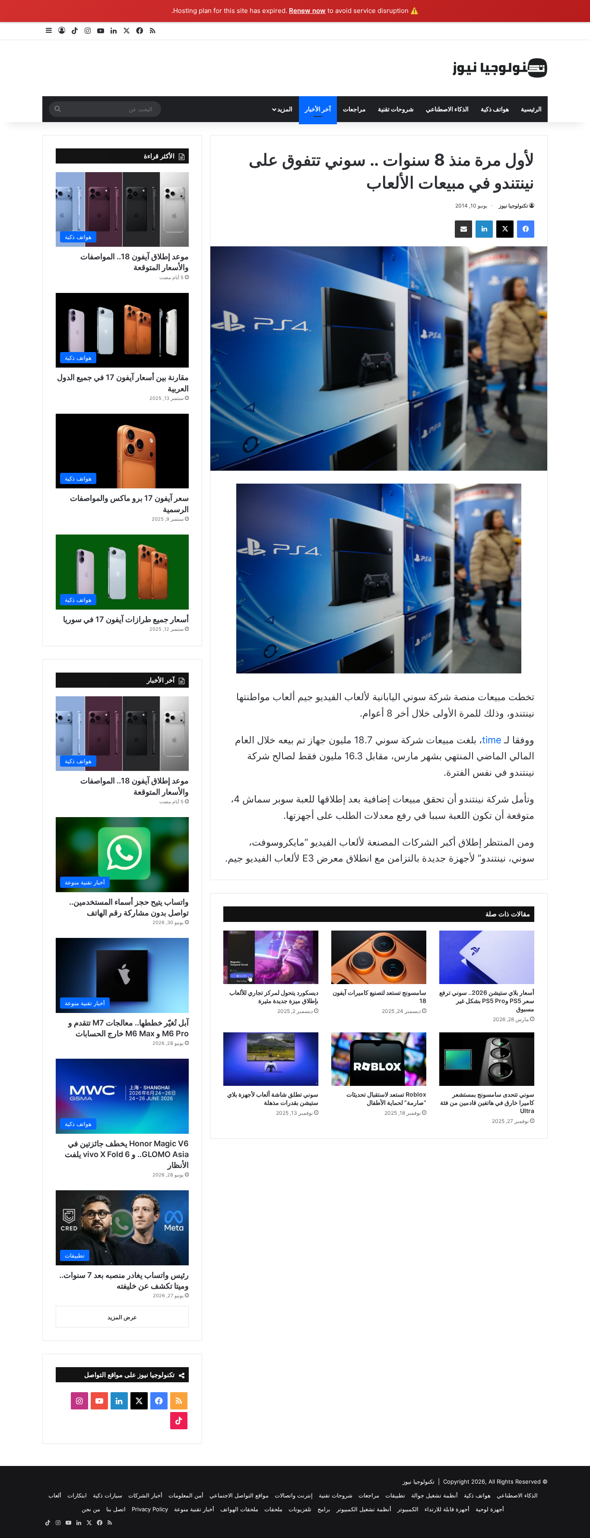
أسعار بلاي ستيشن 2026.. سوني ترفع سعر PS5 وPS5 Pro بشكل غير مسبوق (486, 1001)
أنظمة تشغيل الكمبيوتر (363, 1509)
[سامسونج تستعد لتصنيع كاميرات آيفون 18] (378, 957)
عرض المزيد (122, 1317)
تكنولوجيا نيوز (513, 205)
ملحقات (273, 1509)
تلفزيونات (300, 1509)
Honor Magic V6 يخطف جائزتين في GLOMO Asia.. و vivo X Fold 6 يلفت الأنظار (127, 1154)
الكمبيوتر (408, 1509)
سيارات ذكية (107, 1495)
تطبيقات (395, 1495)
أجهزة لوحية (490, 1509)
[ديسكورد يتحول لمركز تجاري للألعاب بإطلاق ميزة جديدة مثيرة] (270, 957)
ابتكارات (77, 1495)
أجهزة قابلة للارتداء (447, 1509)
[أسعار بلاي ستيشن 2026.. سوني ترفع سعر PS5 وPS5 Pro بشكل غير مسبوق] (486, 957)
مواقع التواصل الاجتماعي (239, 1495)
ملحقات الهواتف (239, 1509)
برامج (323, 1509)
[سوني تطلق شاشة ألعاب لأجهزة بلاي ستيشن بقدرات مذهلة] (270, 1059)
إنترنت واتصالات (294, 1495)
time (491, 739)
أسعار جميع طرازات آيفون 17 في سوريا (126, 619)
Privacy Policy (150, 1509)
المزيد (284, 109)
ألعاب (54, 1495)
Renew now (307, 10)
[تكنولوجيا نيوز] (500, 68)
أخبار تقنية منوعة (194, 1509)
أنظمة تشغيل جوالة (434, 1495)
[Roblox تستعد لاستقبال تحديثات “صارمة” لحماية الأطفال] (378, 1059)
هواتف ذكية (495, 109)
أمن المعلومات (185, 1495)
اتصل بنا (116, 1509)
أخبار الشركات (145, 1495)
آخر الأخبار (318, 109)
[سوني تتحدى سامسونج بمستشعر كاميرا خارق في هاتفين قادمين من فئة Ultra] (486, 1059)
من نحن (91, 1509)
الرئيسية (531, 109)
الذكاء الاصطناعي (447, 109)
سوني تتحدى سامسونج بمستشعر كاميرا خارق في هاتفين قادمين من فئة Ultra (487, 1102)
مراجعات (354, 109)
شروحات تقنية (396, 109)
